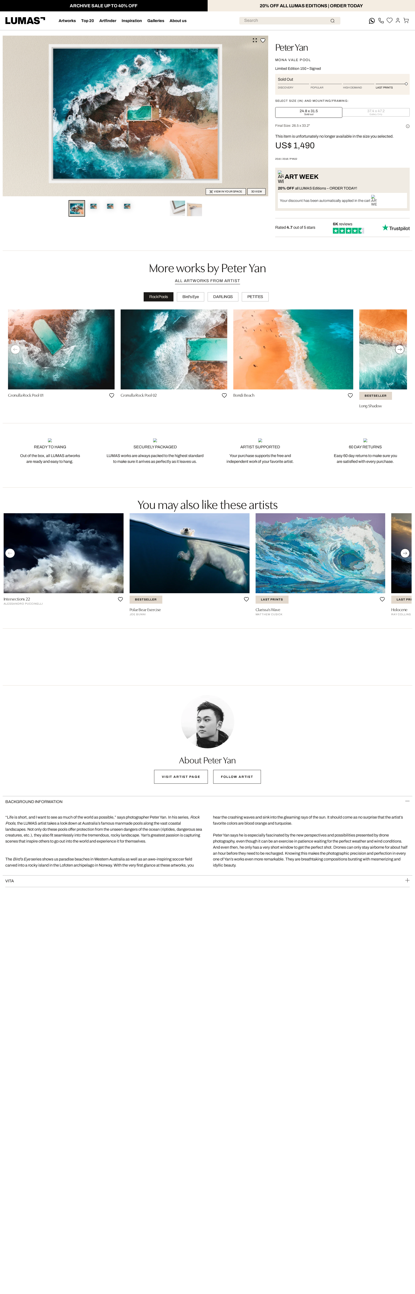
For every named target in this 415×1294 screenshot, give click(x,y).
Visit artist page (181, 777)
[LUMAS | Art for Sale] (25, 20)
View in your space (228, 191)
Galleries (155, 21)
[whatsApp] (372, 21)
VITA (9, 881)
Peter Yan (291, 46)
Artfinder (107, 21)
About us (178, 21)
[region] (207, 360)
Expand (255, 40)
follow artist (237, 777)
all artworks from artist (207, 281)
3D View (256, 191)
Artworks (67, 21)
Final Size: (292, 125)
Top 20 (87, 21)
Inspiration (132, 21)
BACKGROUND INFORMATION (34, 802)
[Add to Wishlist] (263, 40)
